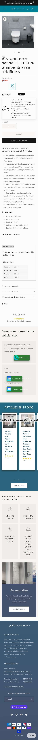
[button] (4, 9)
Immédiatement (19, 609)
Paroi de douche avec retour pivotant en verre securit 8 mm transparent (9, 442)
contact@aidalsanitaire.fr (17, 379)
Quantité (5, 122)
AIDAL (21, 735)
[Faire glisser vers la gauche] (14, 52)
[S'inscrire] (31, 699)
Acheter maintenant (19, 140)
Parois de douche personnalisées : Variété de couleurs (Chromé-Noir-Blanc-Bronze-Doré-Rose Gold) (27, 444)
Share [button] (6, 304)
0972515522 (27, 682)
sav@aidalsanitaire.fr (17, 389)
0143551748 (23, 358)
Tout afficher (19, 485)
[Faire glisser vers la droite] (23, 52)
